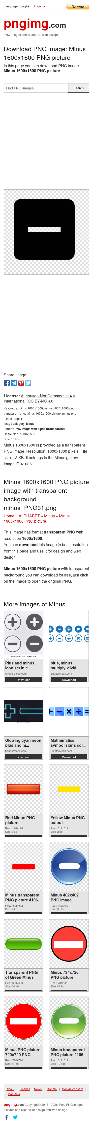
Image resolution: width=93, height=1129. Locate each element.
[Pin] (21, 383)
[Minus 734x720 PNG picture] (69, 944)
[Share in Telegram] (14, 383)
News (38, 1089)
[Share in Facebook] (7, 383)
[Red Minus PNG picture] (23, 789)
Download (24, 680)
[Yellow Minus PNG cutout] (69, 789)
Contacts (14, 1094)
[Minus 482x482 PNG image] (69, 866)
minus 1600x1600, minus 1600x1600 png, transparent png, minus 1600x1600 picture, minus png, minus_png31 (40, 413)
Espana (39, 6)
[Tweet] (28, 383)
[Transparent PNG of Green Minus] (23, 944)
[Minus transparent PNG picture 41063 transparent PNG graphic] (69, 1021)
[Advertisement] (46, 143)
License (25, 1089)
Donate (52, 1089)
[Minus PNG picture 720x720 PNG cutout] (23, 1021)
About (10, 1089)
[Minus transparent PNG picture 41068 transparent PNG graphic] (23, 866)
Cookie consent (72, 1089)
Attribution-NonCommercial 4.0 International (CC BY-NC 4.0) (39, 398)
